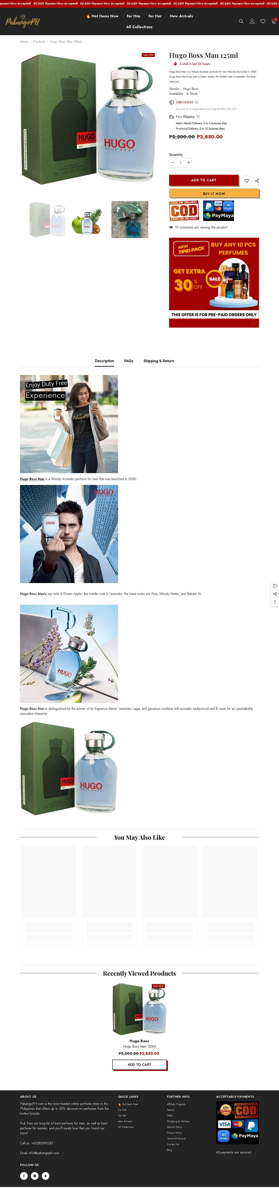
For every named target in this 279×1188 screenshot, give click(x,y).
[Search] (241, 21)
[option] (88, 119)
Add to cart (204, 180)
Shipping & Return (159, 361)
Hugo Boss (190, 88)
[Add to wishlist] (247, 181)
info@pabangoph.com (44, 1153)
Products (39, 41)
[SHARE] (255, 181)
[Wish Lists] (262, 21)
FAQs (128, 361)
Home (24, 41)
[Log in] (252, 21)
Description (104, 361)
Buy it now (214, 193)
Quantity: (176, 154)
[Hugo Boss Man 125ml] (139, 1009)
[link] (49, 930)
